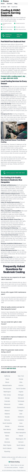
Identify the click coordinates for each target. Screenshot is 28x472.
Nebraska (7, 432)
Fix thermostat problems (11, 467)
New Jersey (7, 395)
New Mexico (7, 429)
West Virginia (7, 445)
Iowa (20, 423)
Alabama (7, 413)
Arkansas (21, 426)
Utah (20, 413)
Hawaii (21, 435)
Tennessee (21, 401)
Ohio (20, 382)
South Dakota (21, 445)
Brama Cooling (12, 470)
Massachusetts (7, 385)
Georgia (7, 398)
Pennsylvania (7, 388)
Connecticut (21, 407)
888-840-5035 (11, 368)
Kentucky (7, 420)
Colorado (7, 401)
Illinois (7, 382)
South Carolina (7, 423)
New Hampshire (21, 432)
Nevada (7, 417)
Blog (16, 3)
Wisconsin (7, 404)
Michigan (21, 395)
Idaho (7, 439)
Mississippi (21, 429)
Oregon (21, 410)
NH (9, 7)
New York (21, 376)
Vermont (20, 442)
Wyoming (7, 451)
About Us (6, 465)
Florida (21, 379)
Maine (7, 435)
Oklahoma (21, 417)
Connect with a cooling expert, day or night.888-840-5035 (13, 77)
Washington (7, 391)
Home (3, 3)
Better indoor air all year (17, 465)
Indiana (21, 404)
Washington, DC (21, 439)
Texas (7, 379)
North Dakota (7, 448)
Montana (7, 442)
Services (9, 3)
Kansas (7, 426)
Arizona (21, 385)
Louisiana (21, 420)
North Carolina (20, 388)
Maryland (21, 398)
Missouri (7, 410)
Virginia (21, 391)
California (7, 376)
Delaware (21, 448)
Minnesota (7, 407)
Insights (21, 467)
